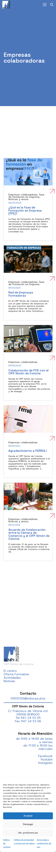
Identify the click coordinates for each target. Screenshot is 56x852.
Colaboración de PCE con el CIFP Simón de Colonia (28, 371)
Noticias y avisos (18, 199)
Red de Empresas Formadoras (20, 294)
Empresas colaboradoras (22, 194)
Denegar (28, 824)
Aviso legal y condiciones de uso (44, 843)
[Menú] (44, 5)
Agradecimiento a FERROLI (27, 451)
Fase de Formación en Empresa (26, 196)
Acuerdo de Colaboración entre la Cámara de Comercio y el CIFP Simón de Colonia (28, 534)
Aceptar (28, 815)
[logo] (6, 5)
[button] (51, 4)
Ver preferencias (28, 832)
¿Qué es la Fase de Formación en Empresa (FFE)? (25, 210)
